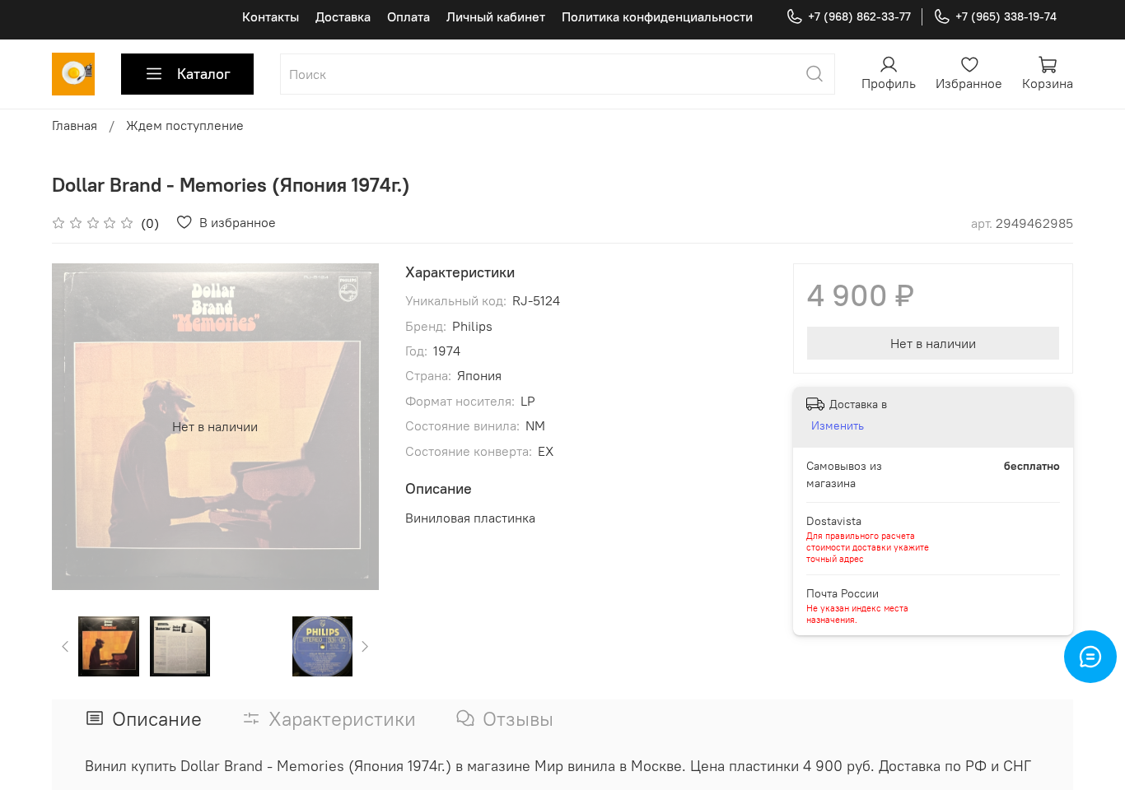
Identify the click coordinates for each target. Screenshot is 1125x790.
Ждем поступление (185, 125)
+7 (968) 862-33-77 (859, 16)
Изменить (837, 425)
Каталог (204, 73)
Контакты (270, 16)
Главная (74, 125)
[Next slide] (352, 426)
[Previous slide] (78, 426)
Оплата (408, 16)
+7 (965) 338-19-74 (1006, 16)
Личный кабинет (495, 16)
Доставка (343, 16)
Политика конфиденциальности (657, 16)
